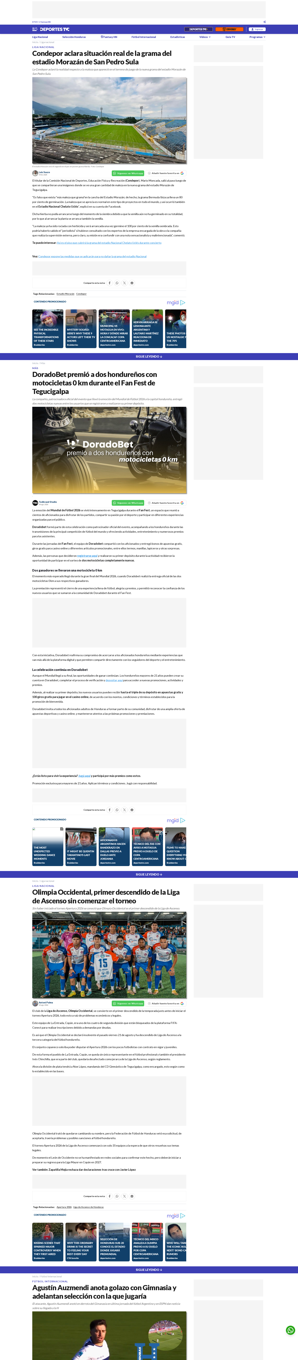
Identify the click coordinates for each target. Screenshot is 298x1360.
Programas (256, 36)
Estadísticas (177, 36)
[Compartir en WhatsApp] (117, 283)
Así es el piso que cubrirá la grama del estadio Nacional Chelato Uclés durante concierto (109, 242)
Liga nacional (47, 42)
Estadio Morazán (65, 293)
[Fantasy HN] (229, 29)
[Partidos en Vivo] (198, 29)
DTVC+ (35, 22)
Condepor (81, 293)
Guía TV (230, 36)
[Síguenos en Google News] (132, 283)
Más (42, 363)
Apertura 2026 (64, 1207)
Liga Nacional (40, 36)
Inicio (35, 42)
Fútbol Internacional (144, 36)
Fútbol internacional (51, 1276)
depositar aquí (114, 680)
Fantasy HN (46, 22)
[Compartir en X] (124, 283)
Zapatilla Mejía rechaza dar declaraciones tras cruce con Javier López (92, 1169)
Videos (203, 36)
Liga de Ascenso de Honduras (88, 1207)
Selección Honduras (74, 36)
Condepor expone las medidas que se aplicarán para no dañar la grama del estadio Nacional (92, 256)
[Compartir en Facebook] (109, 283)
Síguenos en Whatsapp (130, 173)
